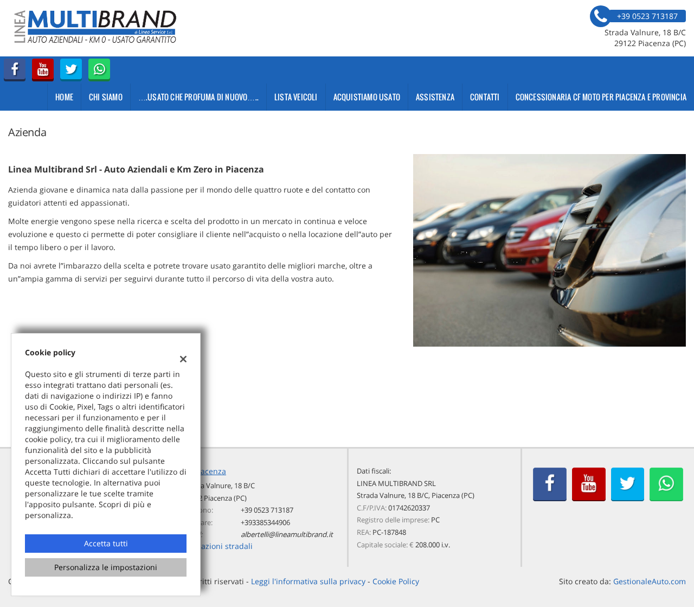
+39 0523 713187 (267, 510)
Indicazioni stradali (218, 546)
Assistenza (435, 97)
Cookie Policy (395, 581)
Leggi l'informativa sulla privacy (308, 581)
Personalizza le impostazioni (105, 567)
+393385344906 (265, 522)
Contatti (485, 97)
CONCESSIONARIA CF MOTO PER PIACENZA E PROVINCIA (601, 97)
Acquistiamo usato (366, 97)
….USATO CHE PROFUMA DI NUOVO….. (198, 97)
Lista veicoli (296, 97)
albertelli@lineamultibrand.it (287, 534)
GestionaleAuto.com (649, 581)
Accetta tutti (106, 543)
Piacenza (210, 471)
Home (64, 97)
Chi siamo (106, 97)
